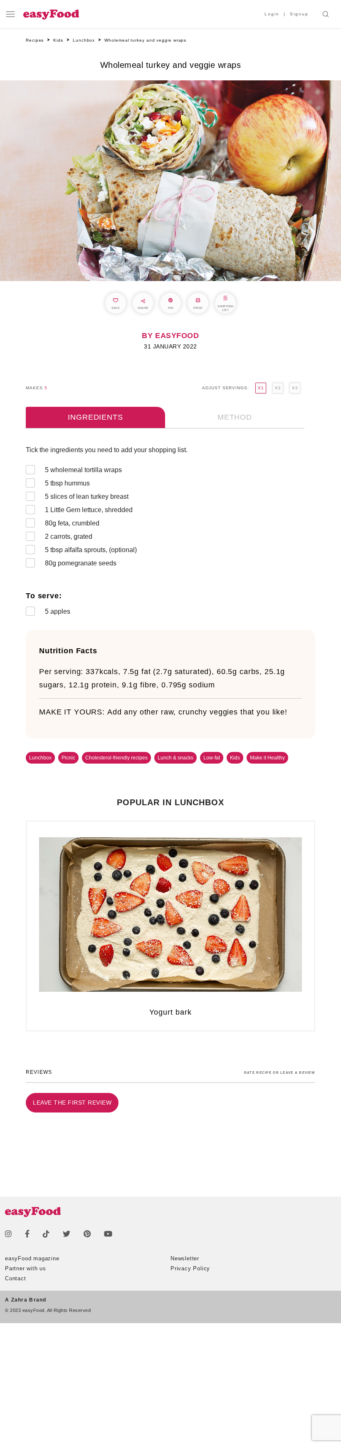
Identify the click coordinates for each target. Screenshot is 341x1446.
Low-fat (211, 758)
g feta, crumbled (72, 523)
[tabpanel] (170, 532)
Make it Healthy (267, 758)
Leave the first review (72, 1102)
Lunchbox (40, 758)
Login (271, 14)
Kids (235, 758)
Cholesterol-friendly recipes (116, 758)
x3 (295, 388)
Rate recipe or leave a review (279, 1073)
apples (57, 611)
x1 (261, 388)
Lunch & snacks (175, 758)
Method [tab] (234, 417)
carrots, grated (68, 536)
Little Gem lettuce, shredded (89, 509)
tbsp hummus (67, 483)
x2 (278, 388)
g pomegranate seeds (80, 563)
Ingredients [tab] (95, 417)
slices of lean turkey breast (86, 496)
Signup (299, 14)
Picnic (68, 758)
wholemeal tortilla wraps (83, 469)
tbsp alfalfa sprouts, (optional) (91, 549)
